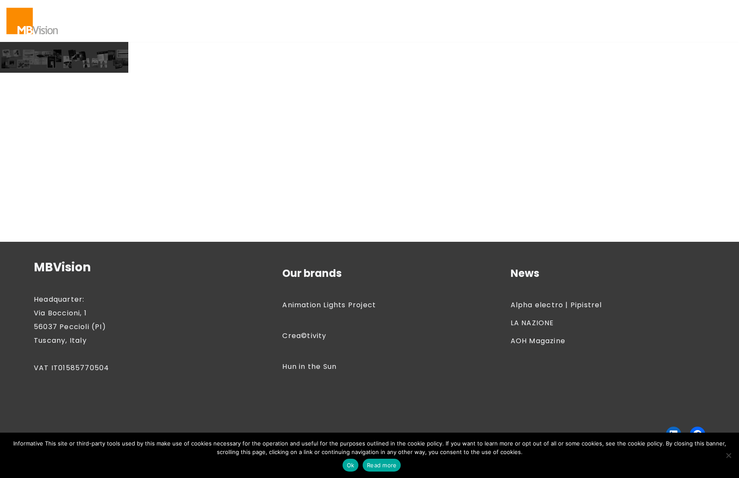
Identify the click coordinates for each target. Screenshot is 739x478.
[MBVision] (32, 21)
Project (443, 26)
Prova (474, 26)
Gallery (601, 15)
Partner (247, 26)
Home (693, 15)
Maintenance (93, 26)
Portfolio (408, 26)
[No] (728, 455)
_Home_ (597, 26)
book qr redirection (179, 15)
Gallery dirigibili (648, 15)
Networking (144, 26)
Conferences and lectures (392, 15)
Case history (273, 15)
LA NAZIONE (532, 323)
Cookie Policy (511, 15)
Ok (351, 465)
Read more (381, 465)
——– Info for (92, 15)
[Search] (725, 21)
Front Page (561, 15)
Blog (130, 15)
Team (502, 26)
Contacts (462, 15)
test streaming (547, 26)
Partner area (290, 26)
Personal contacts (352, 26)
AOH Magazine (538, 341)
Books (232, 15)
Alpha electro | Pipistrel (556, 305)
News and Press (200, 26)
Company (321, 15)
